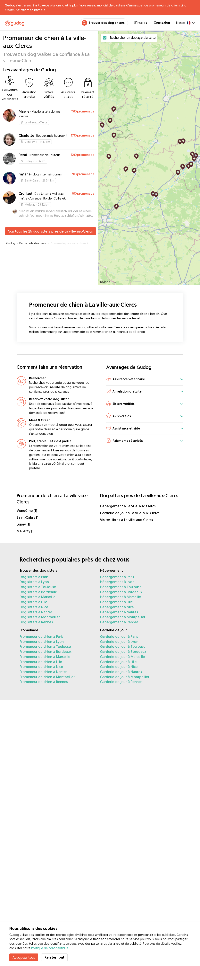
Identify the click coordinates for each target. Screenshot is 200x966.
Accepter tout (23, 957)
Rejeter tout (54, 957)
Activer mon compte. (31, 10)
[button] (144, 379)
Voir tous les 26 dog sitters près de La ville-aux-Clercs (50, 231)
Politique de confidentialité (50, 948)
